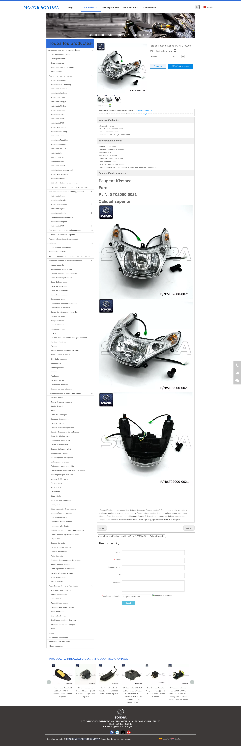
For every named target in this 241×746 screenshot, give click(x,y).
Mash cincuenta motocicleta (59, 642)
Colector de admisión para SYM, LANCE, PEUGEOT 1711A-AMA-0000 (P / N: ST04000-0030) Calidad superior (178, 694)
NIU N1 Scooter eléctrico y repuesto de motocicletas (69, 256)
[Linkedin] (117, 732)
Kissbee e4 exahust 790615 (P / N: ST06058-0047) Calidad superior (109, 691)
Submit (128, 603)
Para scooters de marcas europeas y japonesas (140, 519)
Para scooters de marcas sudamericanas (64, 230)
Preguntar (158, 66)
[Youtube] (129, 732)
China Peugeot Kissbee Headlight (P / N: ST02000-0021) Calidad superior (131, 536)
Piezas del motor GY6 (57, 252)
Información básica (107, 111)
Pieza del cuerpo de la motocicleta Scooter (65, 261)
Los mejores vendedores (58, 637)
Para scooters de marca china (60, 76)
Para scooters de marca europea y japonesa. (66, 191)
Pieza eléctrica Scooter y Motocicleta (63, 586)
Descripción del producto (145, 111)
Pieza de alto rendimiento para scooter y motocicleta (64, 241)
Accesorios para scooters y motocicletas (64, 50)
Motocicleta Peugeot (171, 519)
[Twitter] (123, 732)
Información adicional (126, 111)
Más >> (90, 43)
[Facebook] (112, 732)
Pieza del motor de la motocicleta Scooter (64, 393)
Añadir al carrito (182, 66)
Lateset (51, 633)
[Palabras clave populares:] (197, 7)
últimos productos (55, 646)
